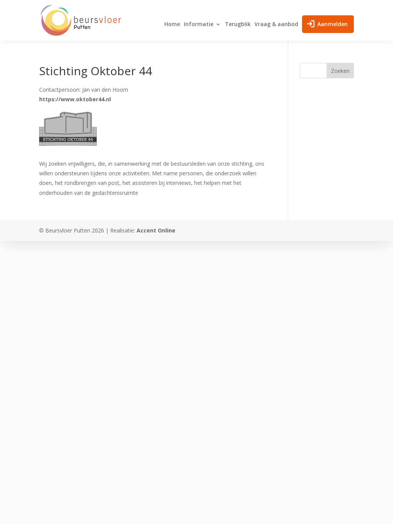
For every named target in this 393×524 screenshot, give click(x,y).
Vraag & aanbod (276, 24)
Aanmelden (332, 24)
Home (172, 24)
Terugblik (238, 24)
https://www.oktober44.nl (75, 99)
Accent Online (156, 230)
